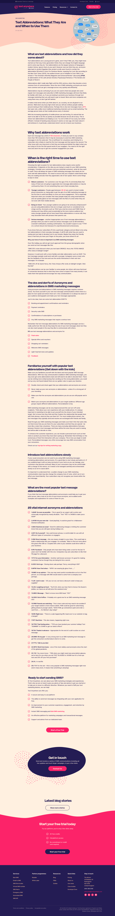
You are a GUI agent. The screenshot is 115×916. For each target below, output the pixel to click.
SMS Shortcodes (18, 883)
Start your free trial (57, 851)
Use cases (71, 883)
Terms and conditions (18, 908)
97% (84, 107)
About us (70, 880)
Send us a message (28, 1)
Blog (54, 877)
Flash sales (35, 335)
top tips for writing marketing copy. (50, 445)
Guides (55, 883)
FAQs (54, 880)
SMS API (15, 898)
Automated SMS (18, 895)
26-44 (63, 190)
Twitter (85, 895)
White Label (35, 880)
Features (47, 7)
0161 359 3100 (88, 888)
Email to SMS (17, 880)
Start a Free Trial (57, 730)
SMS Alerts (16, 889)
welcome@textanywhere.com (93, 891)
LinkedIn (89, 895)
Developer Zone (84, 1)
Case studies (71, 886)
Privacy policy (29, 908)
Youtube (96, 895)
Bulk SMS (16, 877)
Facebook (92, 895)
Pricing (55, 7)
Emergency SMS (18, 892)
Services (16, 873)
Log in (98, 1)
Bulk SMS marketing (57, 711)
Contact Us (73, 7)
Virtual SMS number (19, 886)
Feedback (34, 356)
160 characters (55, 136)
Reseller (91, 1)
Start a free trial (93, 7)
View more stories (57, 807)
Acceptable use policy (40, 908)
